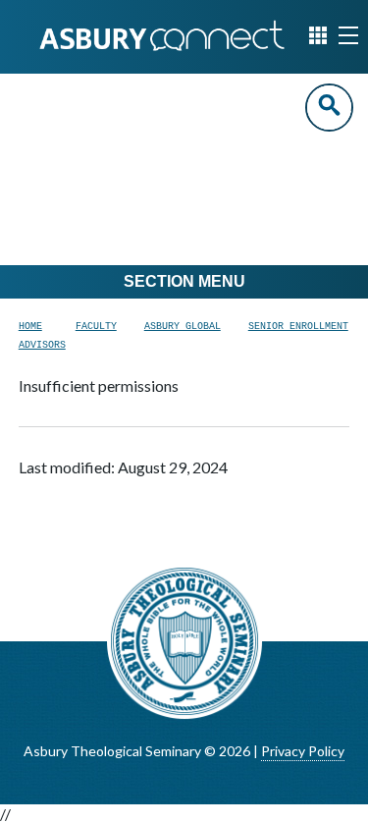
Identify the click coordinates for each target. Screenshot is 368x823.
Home (30, 326)
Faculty (96, 326)
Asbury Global (182, 326)
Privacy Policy (302, 750)
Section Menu (184, 281)
